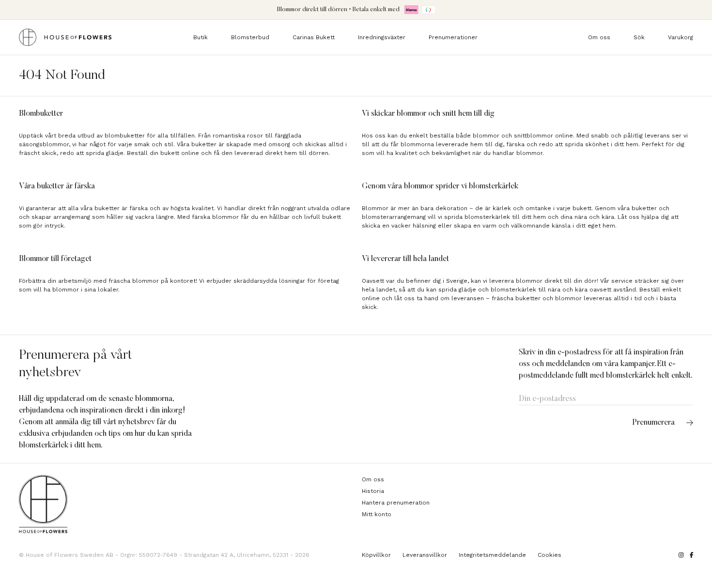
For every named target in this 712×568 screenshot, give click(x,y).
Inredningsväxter (381, 37)
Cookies (549, 555)
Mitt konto (376, 514)
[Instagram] (681, 555)
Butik (200, 37)
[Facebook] (692, 555)
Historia (373, 491)
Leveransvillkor (424, 555)
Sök (639, 37)
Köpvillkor (376, 555)
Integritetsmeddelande (492, 555)
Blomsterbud (250, 37)
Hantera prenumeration (396, 502)
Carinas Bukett (314, 37)
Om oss (599, 37)
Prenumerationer (453, 37)
